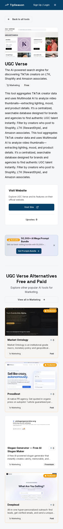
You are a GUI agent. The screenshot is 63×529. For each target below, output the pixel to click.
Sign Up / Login (41, 5)
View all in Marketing (29, 299)
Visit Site (29, 207)
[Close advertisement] (54, 245)
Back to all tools (21, 19)
